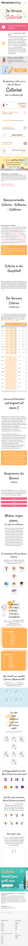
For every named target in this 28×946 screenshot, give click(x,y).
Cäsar (13, 634)
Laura (2, 344)
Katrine (2, 239)
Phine (2, 938)
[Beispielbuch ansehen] (14, 69)
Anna (21, 318)
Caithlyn (20, 236)
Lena (2, 338)
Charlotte (2, 925)
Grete (2, 935)
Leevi (2, 936)
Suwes (2, 386)
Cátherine (15, 241)
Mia (2, 341)
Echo (11, 667)
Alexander (17, 922)
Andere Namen (17, 135)
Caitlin (15, 233)
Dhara (11, 320)
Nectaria (14, 505)
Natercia (14, 502)
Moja (15, 320)
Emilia (19, 318)
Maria (2, 924)
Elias (16, 925)
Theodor (14, 637)
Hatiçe (2, 383)
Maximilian (17, 923)
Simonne (2, 356)
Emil (13, 645)
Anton (13, 635)
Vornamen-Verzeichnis (6, 912)
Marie (17, 318)
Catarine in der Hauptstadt (13, 120)
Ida (12, 642)
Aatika (5, 320)
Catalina (19, 233)
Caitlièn (2, 238)
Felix (16, 927)
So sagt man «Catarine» (10, 112)
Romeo (11, 663)
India (11, 664)
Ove (2, 940)
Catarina (22, 238)
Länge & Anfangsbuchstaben (8, 127)
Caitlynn (18, 238)
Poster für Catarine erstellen (7, 885)
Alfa (11, 658)
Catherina (8, 241)
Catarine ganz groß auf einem (19, 151)
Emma (25, 318)
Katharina (11, 233)
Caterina (24, 239)
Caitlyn (8, 238)
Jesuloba (8, 320)
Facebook (16, 937)
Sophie (2, 923)
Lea (2, 352)
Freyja (2, 937)
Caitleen (24, 236)
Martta (2, 360)
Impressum (16, 936)
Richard (13, 640)
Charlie (11, 656)
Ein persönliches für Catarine (22, 105)
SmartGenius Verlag (18, 935)
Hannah (2, 349)
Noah (16, 926)
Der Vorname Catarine (7, 143)
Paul (16, 924)
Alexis (2, 939)
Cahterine (3, 234)
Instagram (16, 938)
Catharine (3, 241)
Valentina (3, 346)
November (12, 666)
